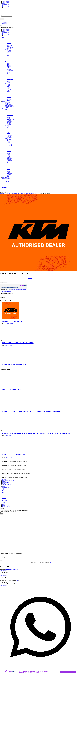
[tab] (41, 291)
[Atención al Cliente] (40, 666)
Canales (3, 486)
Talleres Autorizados (6, 1)
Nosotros (4, 481)
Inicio (1, 193)
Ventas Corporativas (6, 6)
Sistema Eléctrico (17, 193)
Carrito (3, 504)
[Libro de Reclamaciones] (16, 551)
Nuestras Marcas (5, 482)
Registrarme (4, 23)
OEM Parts (8, 193)
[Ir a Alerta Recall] (3, 11)
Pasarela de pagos (5, 505)
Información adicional (6, 291)
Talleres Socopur (5, 2)
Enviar (1, 514)
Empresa (4, 479)
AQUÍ (50, 562)
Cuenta (3, 502)
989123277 (30, 278)
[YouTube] (4, 516)
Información (4, 492)
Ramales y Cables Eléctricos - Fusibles (28, 193)
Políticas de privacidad (6, 494)
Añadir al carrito (10, 323)
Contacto (4, 5)
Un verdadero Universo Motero (8, 480)
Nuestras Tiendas (5, 4)
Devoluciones (5, 499)
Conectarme (4, 22)
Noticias (3, 497)
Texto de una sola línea (4, 511)
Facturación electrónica (6, 506)
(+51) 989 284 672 (3, 570)
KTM (12, 193)
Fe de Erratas (4, 500)
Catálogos (4, 498)
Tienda (4, 193)
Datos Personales (5, 495)
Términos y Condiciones (7, 493)
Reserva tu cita (5, 3)
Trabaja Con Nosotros (6, 484)
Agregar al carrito (3, 282)
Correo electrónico (4, 512)
